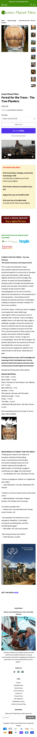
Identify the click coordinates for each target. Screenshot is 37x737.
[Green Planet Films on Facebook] (18, 672)
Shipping (4, 110)
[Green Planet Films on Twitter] (14, 672)
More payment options (18, 135)
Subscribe (31, 717)
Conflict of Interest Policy (18, 704)
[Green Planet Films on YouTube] (22, 672)
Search (18, 682)
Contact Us (18, 693)
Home (3, 20)
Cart (34, 5)
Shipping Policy (18, 685)
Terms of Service (18, 691)
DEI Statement (18, 698)
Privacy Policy (18, 696)
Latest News (18, 608)
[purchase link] (15, 222)
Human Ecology (12, 20)
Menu (5, 5)
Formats (4, 115)
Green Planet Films (20, 723)
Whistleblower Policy (18, 701)
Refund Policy (18, 688)
